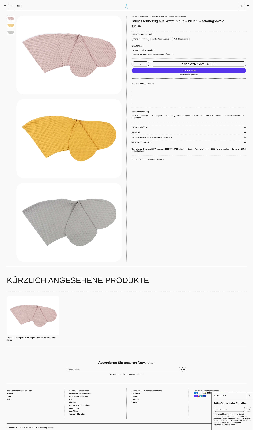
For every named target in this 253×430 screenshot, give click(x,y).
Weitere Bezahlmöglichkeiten (189, 74)
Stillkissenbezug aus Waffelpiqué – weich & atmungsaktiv (33, 318)
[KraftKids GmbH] (126, 6)
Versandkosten (151, 50)
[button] (11, 6)
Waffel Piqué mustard (160, 39)
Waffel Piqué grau (181, 39)
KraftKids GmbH (30, 428)
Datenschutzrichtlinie (222, 425)
